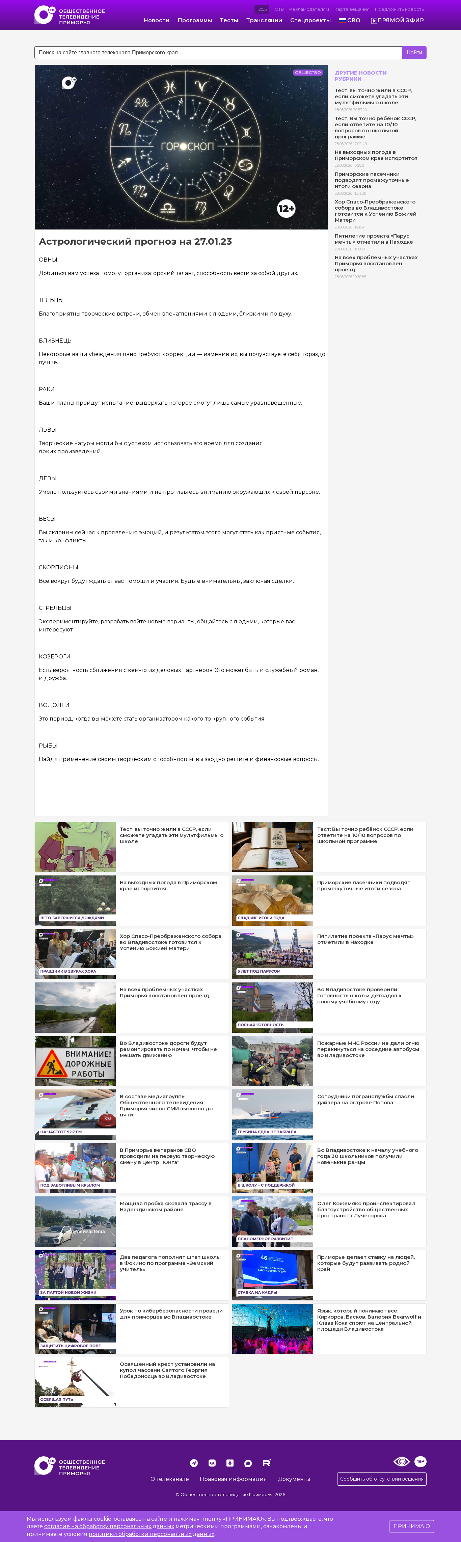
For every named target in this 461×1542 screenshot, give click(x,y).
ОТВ (279, 9)
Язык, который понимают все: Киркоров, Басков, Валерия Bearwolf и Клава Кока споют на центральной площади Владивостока (369, 1319)
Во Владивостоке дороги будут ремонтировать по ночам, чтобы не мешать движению (168, 1049)
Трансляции (264, 20)
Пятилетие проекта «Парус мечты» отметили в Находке (374, 239)
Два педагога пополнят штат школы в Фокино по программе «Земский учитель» (170, 1263)
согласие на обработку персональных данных (109, 1526)
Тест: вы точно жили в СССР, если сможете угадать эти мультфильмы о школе (373, 96)
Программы (195, 20)
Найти (414, 52)
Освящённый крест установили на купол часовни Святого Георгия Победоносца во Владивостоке (167, 1370)
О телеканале (170, 1479)
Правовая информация (233, 1479)
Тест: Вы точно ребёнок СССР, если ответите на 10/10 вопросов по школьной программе (375, 127)
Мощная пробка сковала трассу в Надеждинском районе (166, 1206)
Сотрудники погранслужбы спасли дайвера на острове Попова (365, 1099)
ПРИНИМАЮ (412, 1526)
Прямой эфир (400, 20)
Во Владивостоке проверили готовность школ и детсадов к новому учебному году (359, 995)
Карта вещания (352, 9)
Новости (156, 20)
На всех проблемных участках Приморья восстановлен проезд (376, 263)
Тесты (229, 20)
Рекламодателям (309, 9)
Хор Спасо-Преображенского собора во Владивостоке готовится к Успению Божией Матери (375, 210)
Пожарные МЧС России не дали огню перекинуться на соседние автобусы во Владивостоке (368, 1049)
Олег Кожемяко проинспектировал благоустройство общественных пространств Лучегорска (366, 1209)
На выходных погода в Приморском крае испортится (376, 155)
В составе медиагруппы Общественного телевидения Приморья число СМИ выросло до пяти (166, 1105)
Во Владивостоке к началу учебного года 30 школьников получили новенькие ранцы (367, 1156)
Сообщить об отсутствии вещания (382, 1479)
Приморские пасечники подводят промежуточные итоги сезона (372, 180)
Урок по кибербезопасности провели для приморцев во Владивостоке (171, 1313)
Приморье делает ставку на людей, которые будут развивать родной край (366, 1263)
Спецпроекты (310, 20)
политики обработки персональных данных (151, 1534)
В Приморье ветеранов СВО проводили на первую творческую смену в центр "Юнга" (167, 1156)
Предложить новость (399, 9)
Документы (294, 1479)
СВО (353, 20)
